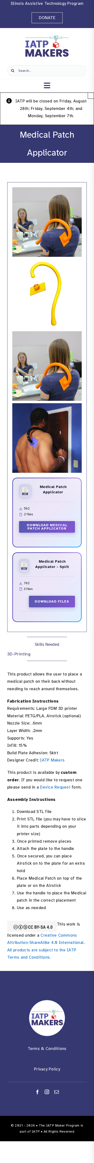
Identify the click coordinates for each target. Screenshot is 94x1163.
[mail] (56, 1092)
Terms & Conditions (47, 1048)
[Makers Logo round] (47, 1002)
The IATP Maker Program (59, 1125)
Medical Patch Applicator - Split (52, 564)
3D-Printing (18, 654)
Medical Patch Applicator (53, 489)
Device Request (55, 787)
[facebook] (37, 1092)
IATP (36, 1131)
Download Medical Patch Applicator (47, 527)
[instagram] (47, 1092)
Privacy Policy (47, 1069)
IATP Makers (52, 760)
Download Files (52, 601)
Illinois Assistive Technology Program (47, 3)
